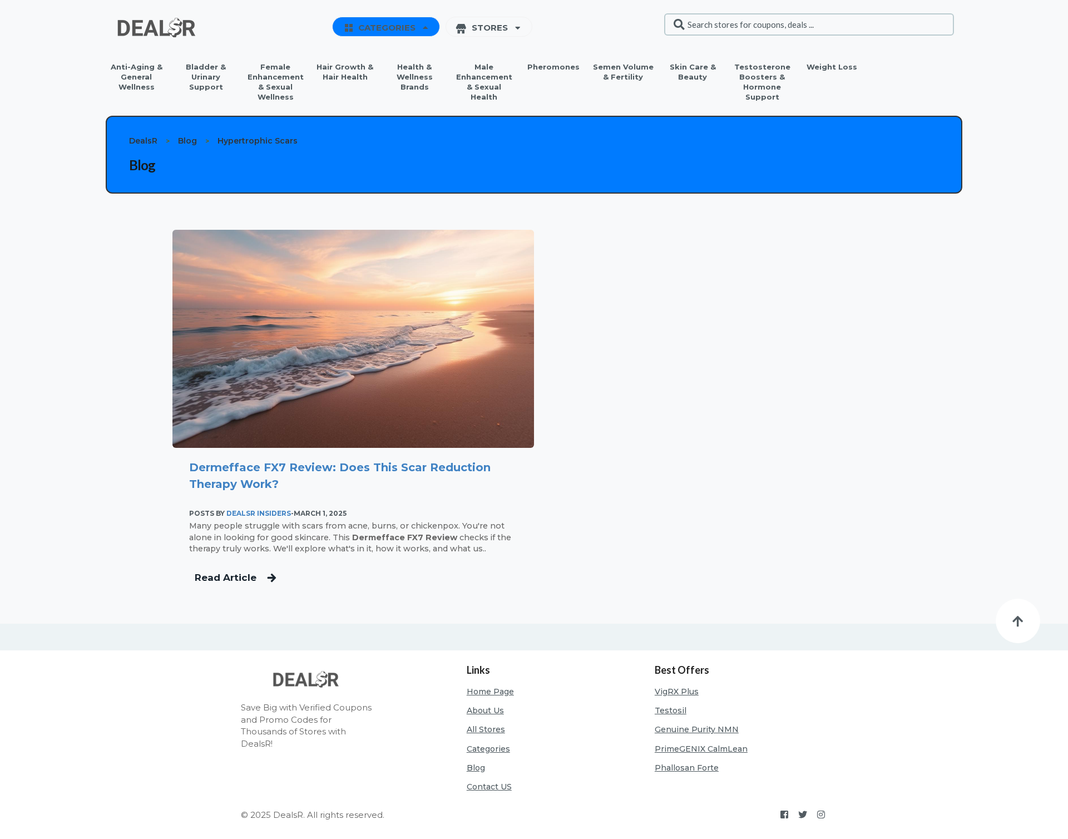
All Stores (486, 729)
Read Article (225, 577)
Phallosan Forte (687, 768)
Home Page (490, 692)
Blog (476, 768)
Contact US (489, 787)
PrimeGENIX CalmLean (701, 749)
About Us (485, 710)
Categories (488, 749)
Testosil (670, 710)
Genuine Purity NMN (697, 729)
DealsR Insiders (258, 513)
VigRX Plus (677, 692)
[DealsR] (158, 27)
